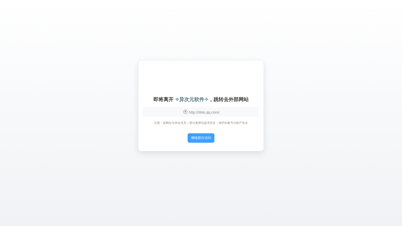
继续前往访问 (201, 138)
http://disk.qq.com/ (204, 112)
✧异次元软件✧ (192, 99)
